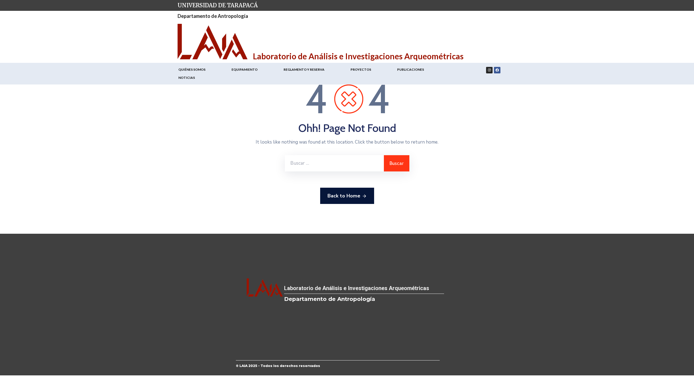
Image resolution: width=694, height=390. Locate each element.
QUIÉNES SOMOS (191, 69)
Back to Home (343, 196)
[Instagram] (489, 70)
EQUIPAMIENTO (245, 69)
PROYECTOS (361, 69)
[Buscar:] (334, 163)
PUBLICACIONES (410, 69)
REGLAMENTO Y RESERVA (304, 69)
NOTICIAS (186, 78)
